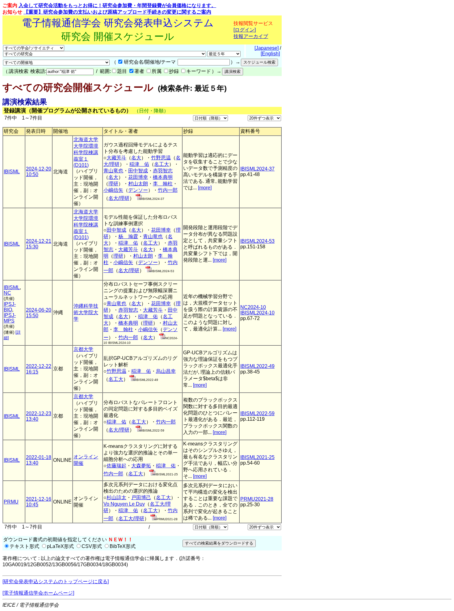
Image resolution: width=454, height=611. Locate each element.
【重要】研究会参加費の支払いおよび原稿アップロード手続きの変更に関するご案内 (117, 12)
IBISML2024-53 (257, 241)
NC (7, 293)
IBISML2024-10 (257, 312)
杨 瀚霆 (128, 236)
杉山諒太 (116, 497)
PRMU (11, 501)
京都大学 (83, 349)
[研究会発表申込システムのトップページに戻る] (55, 581)
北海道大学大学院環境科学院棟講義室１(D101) (86, 152)
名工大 (161, 164)
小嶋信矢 (113, 190)
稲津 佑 (139, 164)
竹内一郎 (168, 190)
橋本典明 (163, 177)
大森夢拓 (141, 465)
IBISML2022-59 (257, 413)
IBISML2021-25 (257, 457)
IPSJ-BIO (10, 306)
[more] (205, 187)
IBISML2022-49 (257, 366)
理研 (113, 183)
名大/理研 (118, 198)
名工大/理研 (131, 518)
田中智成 (138, 170)
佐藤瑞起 (116, 465)
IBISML (12, 171)
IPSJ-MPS (10, 318)
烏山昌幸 (166, 371)
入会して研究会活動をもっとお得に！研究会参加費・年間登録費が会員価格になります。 (117, 5)
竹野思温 (161, 157)
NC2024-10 (253, 307)
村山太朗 (138, 183)
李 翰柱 (163, 183)
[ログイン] (244, 29)
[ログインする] (139, 198)
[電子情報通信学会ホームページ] (38, 593)
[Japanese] (266, 48)
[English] (270, 53)
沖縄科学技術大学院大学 (86, 312)
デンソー (138, 190)
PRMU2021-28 (256, 499)
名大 (136, 157)
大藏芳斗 (116, 157)
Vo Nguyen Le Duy (124, 504)
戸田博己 (141, 497)
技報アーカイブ (250, 36)
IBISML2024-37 (257, 168)
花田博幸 (138, 177)
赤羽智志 (163, 170)
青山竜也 (113, 170)
